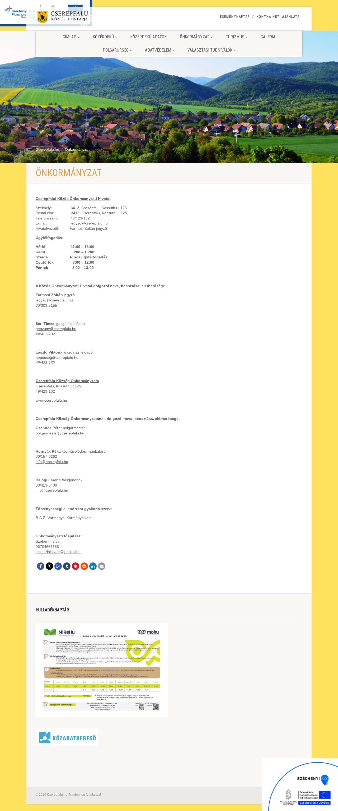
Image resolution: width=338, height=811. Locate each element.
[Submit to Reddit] (84, 566)
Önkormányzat (194, 36)
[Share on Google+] (58, 566)
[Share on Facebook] (40, 566)
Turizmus (235, 36)
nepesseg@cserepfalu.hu (57, 357)
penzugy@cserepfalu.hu (56, 329)
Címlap (69, 36)
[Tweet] (49, 566)
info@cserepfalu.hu (52, 462)
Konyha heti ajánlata (278, 17)
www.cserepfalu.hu (51, 400)
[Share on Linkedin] (93, 566)
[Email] (101, 566)
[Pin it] (75, 566)
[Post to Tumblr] (67, 566)
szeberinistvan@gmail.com (58, 551)
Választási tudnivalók (209, 50)
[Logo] (77, 18)
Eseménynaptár (235, 17)
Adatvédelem (158, 50)
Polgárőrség (116, 50)
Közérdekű (103, 36)
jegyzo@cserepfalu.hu (89, 223)
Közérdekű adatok (148, 36)
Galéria (268, 36)
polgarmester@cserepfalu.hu (60, 433)
